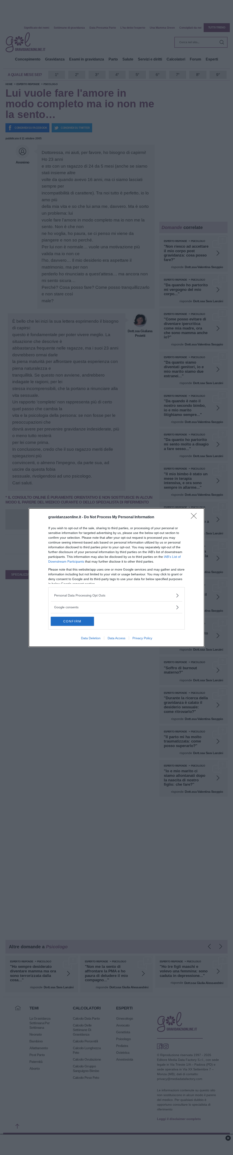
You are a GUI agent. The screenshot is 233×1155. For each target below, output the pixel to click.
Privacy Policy (142, 638)
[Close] (195, 517)
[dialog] (116, 577)
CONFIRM (72, 621)
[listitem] (116, 595)
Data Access (116, 638)
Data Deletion (91, 638)
